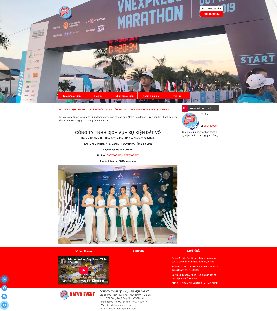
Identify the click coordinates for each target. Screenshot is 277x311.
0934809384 (212, 14)
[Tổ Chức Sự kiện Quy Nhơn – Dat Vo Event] (65, 12)
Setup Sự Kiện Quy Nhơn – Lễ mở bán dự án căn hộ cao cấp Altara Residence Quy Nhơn (113, 109)
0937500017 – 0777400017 (123, 155)
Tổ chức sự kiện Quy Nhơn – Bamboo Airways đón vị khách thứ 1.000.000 (195, 268)
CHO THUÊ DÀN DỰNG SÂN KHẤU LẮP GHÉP (195, 283)
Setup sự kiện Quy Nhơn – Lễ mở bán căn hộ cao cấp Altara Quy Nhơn (194, 277)
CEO (204, 120)
